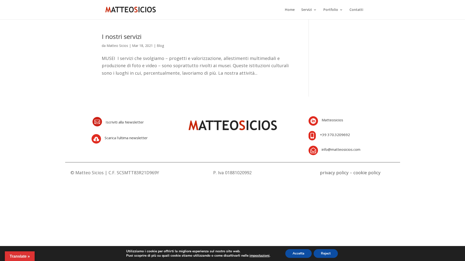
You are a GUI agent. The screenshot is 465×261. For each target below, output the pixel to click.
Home (290, 10)
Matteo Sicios (117, 45)
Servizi (306, 10)
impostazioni (259, 256)
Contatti (356, 10)
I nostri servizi (121, 36)
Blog (160, 45)
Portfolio (330, 10)
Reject (326, 253)
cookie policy (366, 172)
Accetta (298, 253)
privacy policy (334, 172)
